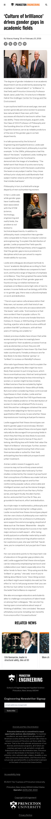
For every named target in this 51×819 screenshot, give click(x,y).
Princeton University (25, 805)
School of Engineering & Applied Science (25, 678)
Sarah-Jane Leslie (12, 95)
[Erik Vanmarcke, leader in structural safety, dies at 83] (19, 649)
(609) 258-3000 (30, 790)
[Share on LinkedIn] (15, 44)
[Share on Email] (25, 44)
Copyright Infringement (25, 797)
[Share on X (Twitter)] (10, 44)
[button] (5, 4)
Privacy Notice (25, 815)
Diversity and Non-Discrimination (26, 727)
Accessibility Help (12, 774)
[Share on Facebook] (6, 44)
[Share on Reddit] (20, 44)
